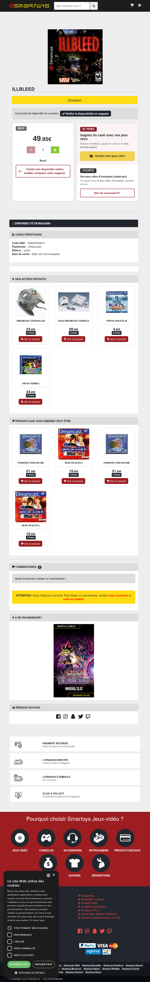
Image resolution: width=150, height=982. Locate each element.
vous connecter (118, 595)
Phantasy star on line (31, 462)
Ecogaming (87, 895)
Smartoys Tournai (130, 968)
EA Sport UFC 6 (90, 910)
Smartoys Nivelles (111, 968)
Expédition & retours (92, 899)
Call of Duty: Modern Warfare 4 (98, 914)
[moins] (31, 149)
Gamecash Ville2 (72, 965)
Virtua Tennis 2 (31, 383)
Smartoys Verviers (74, 972)
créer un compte (73, 599)
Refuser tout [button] (43, 964)
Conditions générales (93, 906)
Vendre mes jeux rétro (110, 156)
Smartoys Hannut (134, 965)
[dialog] (31, 924)
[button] (31, 972)
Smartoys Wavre (93, 972)
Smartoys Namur (92, 968)
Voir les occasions (105, 193)
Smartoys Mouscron (71, 968)
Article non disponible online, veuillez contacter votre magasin (44, 171)
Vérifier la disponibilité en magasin (87, 113)
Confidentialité (89, 903)
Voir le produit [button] (31, 339)
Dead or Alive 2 (74, 462)
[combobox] (48, 875)
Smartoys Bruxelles (91, 965)
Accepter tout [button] (19, 964)
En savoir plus (37, 920)
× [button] (53, 875)
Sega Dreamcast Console (73, 320)
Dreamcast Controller (31, 320)
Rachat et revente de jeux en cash (100, 917)
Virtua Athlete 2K (116, 320)
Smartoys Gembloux (113, 965)
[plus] (55, 149)
